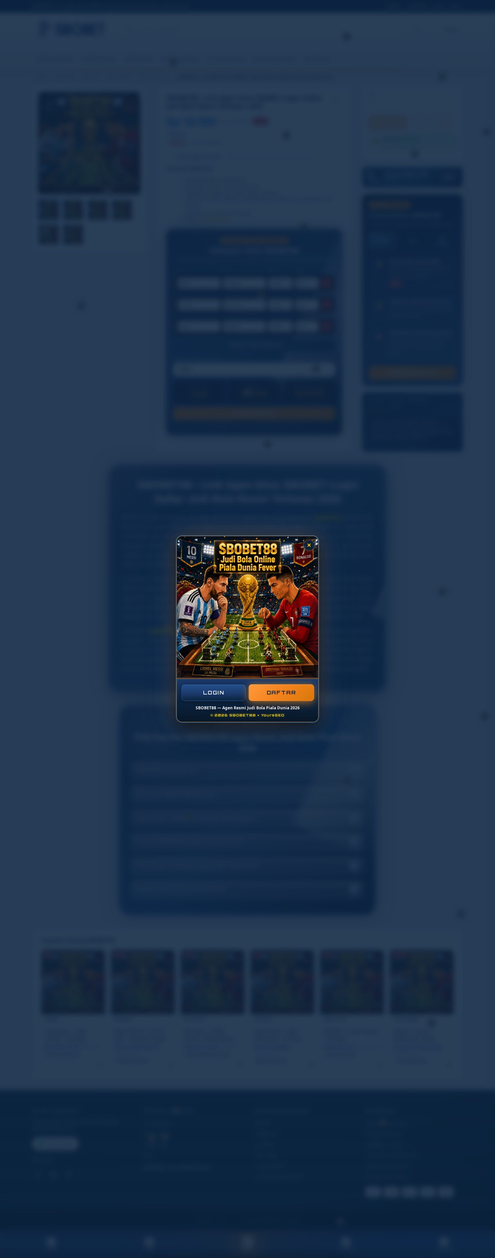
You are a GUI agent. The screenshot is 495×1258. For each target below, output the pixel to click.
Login (214, 692)
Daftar (281, 692)
